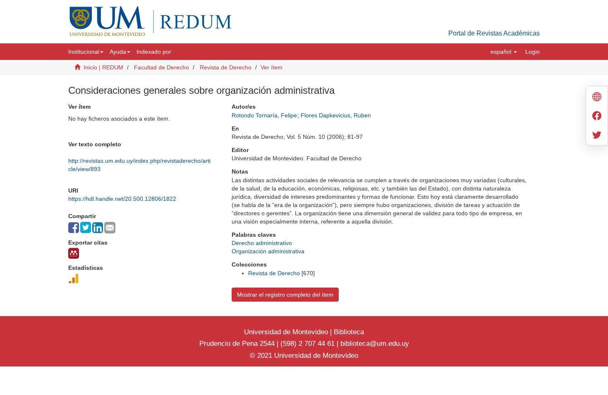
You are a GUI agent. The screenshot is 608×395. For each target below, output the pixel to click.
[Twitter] (597, 135)
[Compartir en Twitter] (85, 227)
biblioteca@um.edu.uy (374, 343)
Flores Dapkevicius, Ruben (336, 115)
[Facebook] (597, 116)
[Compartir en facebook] (73, 227)
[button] (85, 52)
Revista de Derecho (225, 67)
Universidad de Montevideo (287, 332)
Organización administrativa (268, 251)
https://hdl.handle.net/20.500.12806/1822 (122, 198)
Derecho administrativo (262, 243)
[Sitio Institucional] (597, 97)
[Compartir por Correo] (109, 227)
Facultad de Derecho (161, 67)
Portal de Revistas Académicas (494, 33)
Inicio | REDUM (103, 67)
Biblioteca (348, 332)
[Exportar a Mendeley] (73, 253)
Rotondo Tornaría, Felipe (264, 115)
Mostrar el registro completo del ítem (285, 294)
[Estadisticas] (73, 278)
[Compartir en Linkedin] (97, 227)
